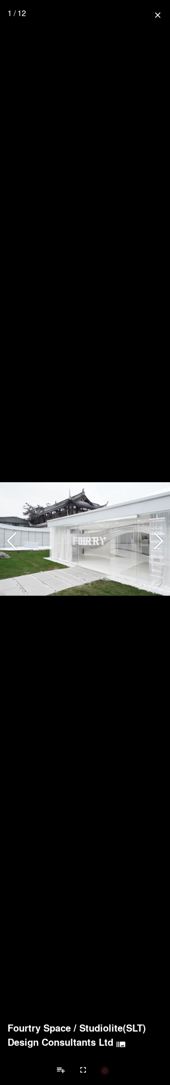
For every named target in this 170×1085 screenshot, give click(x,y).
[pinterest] (105, 1070)
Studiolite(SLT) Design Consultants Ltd (77, 1035)
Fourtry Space (39, 1028)
